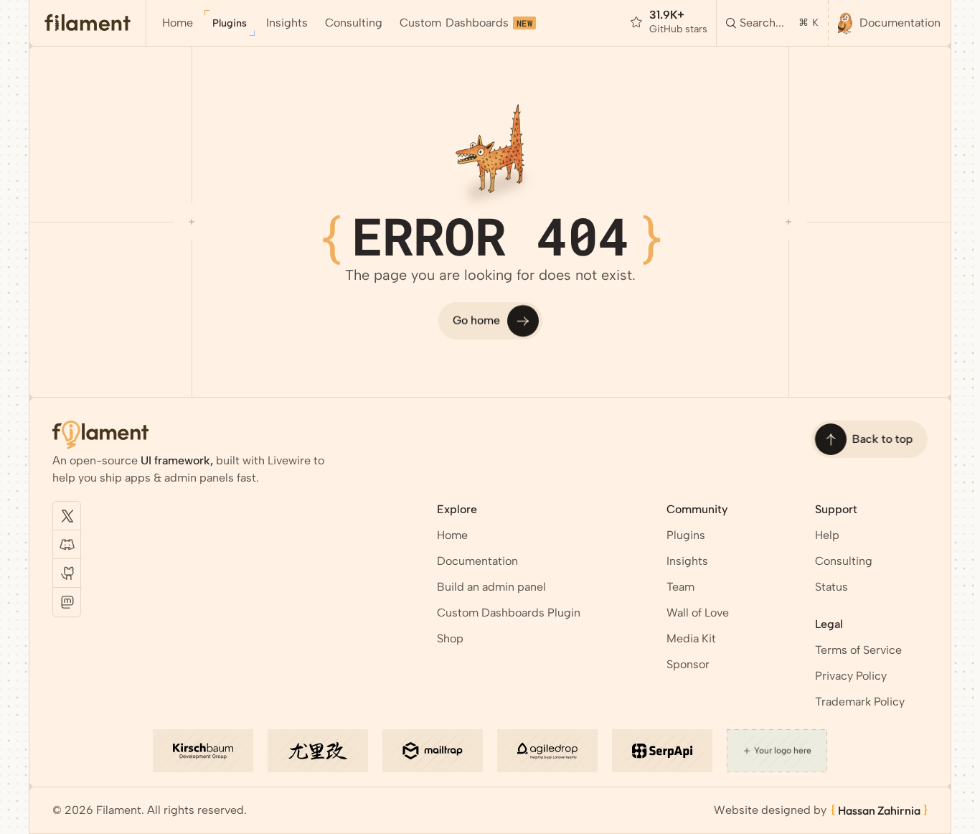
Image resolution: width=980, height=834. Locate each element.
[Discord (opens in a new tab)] (67, 544)
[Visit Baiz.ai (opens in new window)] (318, 750)
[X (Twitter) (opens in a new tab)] (67, 516)
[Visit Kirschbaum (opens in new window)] (203, 750)
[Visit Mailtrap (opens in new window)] (432, 750)
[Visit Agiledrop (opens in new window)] (547, 750)
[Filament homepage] (87, 23)
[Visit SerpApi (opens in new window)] (662, 750)
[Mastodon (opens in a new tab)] (67, 602)
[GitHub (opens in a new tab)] (67, 573)
